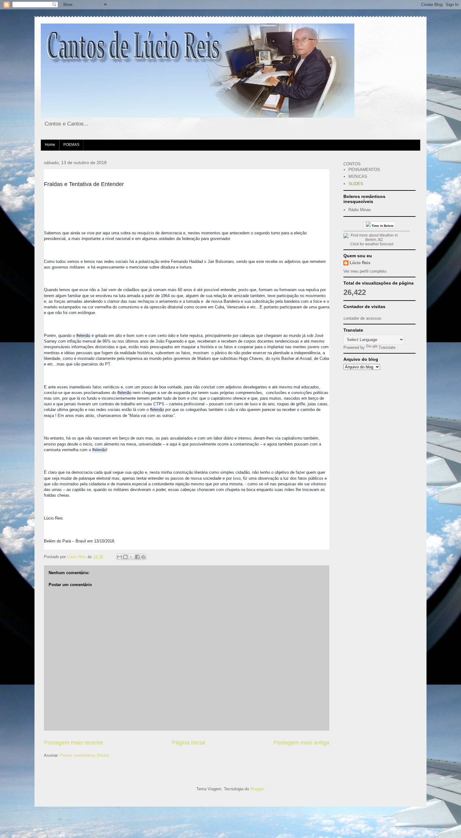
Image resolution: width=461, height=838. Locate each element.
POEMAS (71, 144)
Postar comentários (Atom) (84, 755)
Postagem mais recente (73, 742)
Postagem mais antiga (301, 742)
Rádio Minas (359, 209)
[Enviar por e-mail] (119, 557)
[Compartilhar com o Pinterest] (143, 557)
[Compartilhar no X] (131, 557)
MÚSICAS (357, 176)
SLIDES (355, 183)
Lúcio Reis (360, 262)
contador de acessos (362, 318)
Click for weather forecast (371, 244)
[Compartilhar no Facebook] (137, 557)
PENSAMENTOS (364, 169)
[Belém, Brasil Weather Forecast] (371, 240)
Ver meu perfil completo (364, 271)
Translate (387, 347)
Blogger (257, 789)
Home (50, 144)
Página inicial (188, 742)
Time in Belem (382, 225)
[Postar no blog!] (125, 557)
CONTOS (352, 164)
